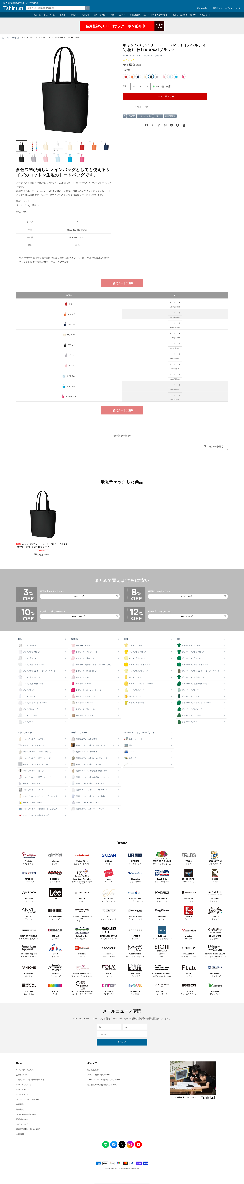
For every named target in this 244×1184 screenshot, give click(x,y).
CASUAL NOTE (22, 1094)
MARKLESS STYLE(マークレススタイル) (142, 55)
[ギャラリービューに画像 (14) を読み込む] (82, 158)
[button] (50, 15)
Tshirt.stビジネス (116, 1168)
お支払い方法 (22, 1074)
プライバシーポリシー (26, 1114)
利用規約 (20, 1104)
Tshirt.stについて (23, 1084)
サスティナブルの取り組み (28, 1099)
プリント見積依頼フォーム (99, 1074)
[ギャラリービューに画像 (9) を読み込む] (21, 158)
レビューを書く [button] (215, 446)
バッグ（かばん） (13, 37)
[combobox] (58, 8)
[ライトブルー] (170, 76)
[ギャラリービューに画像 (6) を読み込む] (82, 146)
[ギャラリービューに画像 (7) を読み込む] (94, 146)
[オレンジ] (132, 76)
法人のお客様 (93, 1069)
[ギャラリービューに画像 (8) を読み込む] (106, 146)
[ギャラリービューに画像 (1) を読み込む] (21, 146)
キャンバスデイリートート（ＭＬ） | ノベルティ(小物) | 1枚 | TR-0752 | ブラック (42, 545)
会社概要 (20, 1134)
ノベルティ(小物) (145, 116)
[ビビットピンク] (183, 76)
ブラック (158, 116)
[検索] (87, 8)
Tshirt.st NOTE (22, 1089)
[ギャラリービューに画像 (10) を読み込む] (33, 158)
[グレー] (157, 76)
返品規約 (20, 1109)
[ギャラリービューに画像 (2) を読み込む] (33, 146)
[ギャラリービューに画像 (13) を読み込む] (70, 158)
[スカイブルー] (176, 76)
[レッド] (125, 76)
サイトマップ (22, 1124)
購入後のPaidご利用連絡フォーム (102, 1084)
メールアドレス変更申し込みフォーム (104, 1079)
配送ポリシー (22, 1119)
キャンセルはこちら (25, 1069)
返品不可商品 (170, 116)
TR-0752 (132, 116)
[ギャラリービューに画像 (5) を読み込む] (70, 146)
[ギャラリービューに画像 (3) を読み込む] (45, 146)
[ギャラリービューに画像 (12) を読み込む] (57, 158)
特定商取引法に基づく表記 (28, 1129)
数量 (125, 86)
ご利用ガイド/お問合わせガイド (30, 1079)
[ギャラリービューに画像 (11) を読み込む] (45, 158)
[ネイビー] (138, 76)
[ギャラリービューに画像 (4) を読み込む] (57, 146)
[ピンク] (163, 76)
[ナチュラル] (144, 76)
